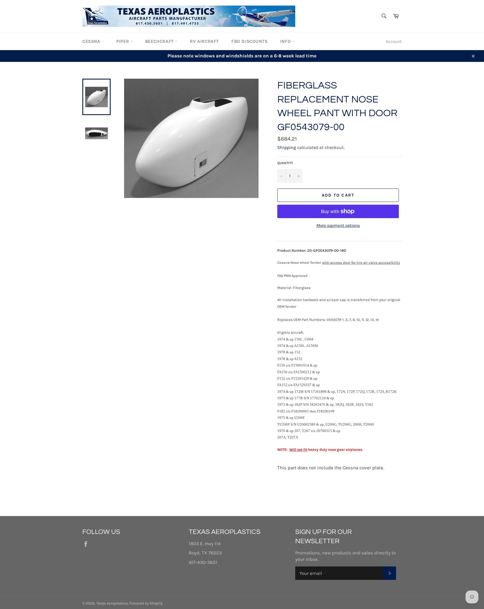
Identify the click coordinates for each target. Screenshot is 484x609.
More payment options (338, 225)
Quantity (285, 163)
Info (286, 41)
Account (394, 41)
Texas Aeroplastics (112, 603)
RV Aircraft (204, 41)
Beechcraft (160, 41)
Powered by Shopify (145, 603)
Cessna (91, 41)
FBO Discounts (249, 41)
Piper (123, 41)
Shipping (286, 147)
